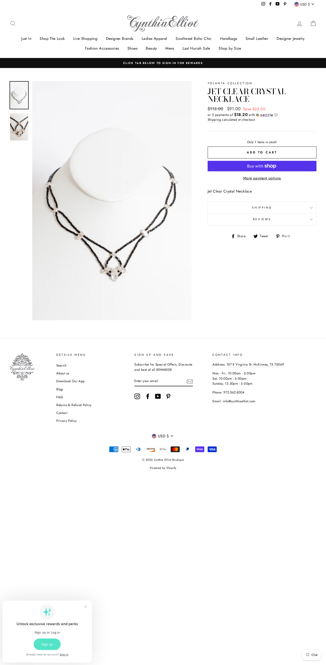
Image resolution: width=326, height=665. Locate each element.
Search (61, 365)
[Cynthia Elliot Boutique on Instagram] (137, 396)
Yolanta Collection (230, 83)
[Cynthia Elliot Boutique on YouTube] (158, 396)
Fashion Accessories (102, 48)
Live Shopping (85, 38)
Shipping (214, 119)
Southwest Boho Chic (194, 38)
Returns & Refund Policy (73, 405)
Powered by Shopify (163, 468)
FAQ (59, 397)
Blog (59, 389)
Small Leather (257, 38)
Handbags (228, 38)
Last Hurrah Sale (196, 48)
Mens (169, 48)
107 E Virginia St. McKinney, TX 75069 (255, 364)
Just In (26, 38)
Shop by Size (230, 48)
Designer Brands (119, 38)
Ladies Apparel (154, 38)
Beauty (151, 48)
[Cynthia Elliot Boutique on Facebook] (148, 396)
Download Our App (70, 381)
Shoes (132, 48)
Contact (61, 412)
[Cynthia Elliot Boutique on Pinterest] (168, 396)
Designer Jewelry (291, 38)
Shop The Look (52, 38)
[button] (262, 114)
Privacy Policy (66, 420)
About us (62, 373)
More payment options (262, 178)
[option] (163, 63)
